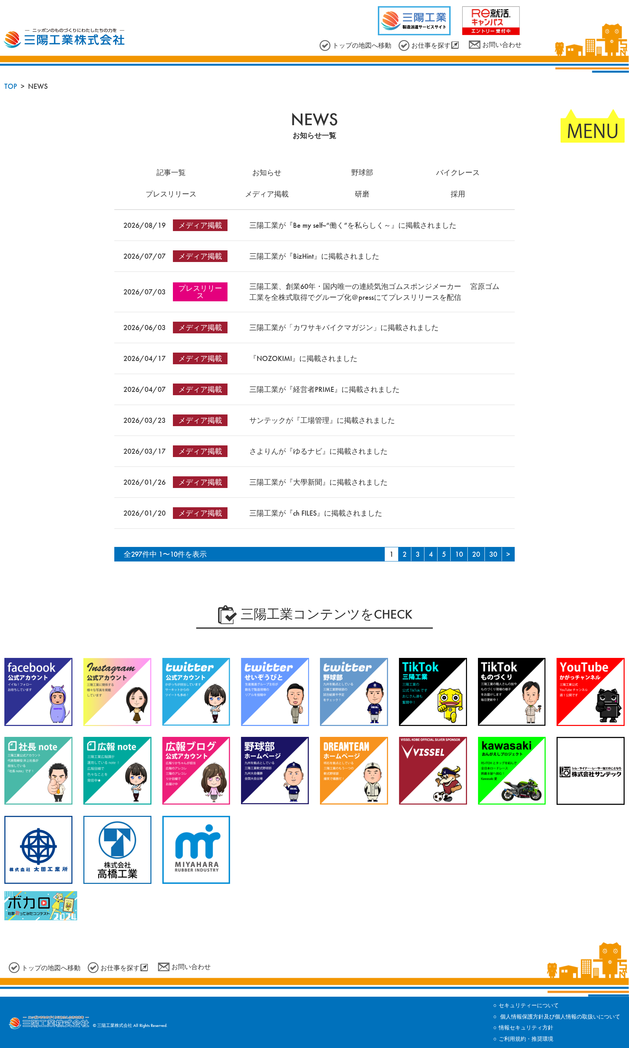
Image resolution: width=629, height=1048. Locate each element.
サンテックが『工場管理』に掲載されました (322, 420)
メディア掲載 (267, 194)
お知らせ (266, 172)
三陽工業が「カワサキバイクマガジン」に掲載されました (344, 327)
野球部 (362, 172)
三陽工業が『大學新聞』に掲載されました (318, 482)
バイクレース (458, 172)
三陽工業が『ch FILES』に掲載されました (315, 513)
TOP (10, 86)
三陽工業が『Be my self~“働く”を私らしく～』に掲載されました (352, 225)
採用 (458, 194)
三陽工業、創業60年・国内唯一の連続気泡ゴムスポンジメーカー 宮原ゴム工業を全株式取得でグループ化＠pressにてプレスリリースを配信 (374, 292)
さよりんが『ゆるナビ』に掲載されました (318, 451)
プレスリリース (171, 194)
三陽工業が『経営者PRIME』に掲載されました (324, 389)
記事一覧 (171, 172)
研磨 (362, 194)
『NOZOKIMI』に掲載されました (303, 358)
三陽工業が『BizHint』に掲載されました (314, 256)
